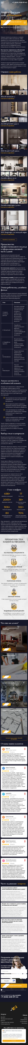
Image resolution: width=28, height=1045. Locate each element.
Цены (25, 1018)
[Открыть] (2, 2)
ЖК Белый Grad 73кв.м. (10, 151)
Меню (25, 1015)
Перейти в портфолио (9, 239)
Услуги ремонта (5, 1024)
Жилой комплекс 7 (8, 96)
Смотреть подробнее (7, 98)
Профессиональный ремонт (7, 1019)
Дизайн (3, 1017)
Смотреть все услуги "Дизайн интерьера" (14, 738)
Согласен (13, 1040)
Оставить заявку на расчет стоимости (12, 22)
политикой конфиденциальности (10, 1038)
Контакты (24, 1023)
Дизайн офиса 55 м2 (8, 178)
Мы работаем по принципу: (14, 1028)
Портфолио (23, 1019)
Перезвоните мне (14, 986)
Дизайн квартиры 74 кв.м (10, 205)
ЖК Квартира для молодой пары (14, 232)
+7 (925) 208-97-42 (19, 2)
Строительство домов (7, 1022)
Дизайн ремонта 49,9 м (10, 123)
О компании (23, 1021)
